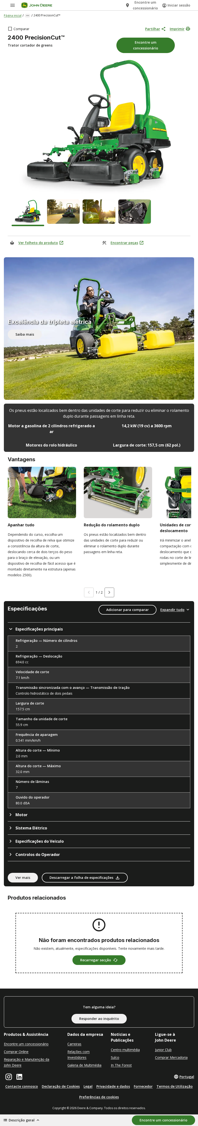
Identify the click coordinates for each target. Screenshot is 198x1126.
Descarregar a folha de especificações (81, 877)
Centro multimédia (125, 1049)
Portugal (186, 1076)
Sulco (115, 1057)
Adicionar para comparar (127, 609)
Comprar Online (16, 1051)
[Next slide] (109, 592)
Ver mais (22, 877)
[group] (28, 212)
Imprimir (177, 29)
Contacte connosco (21, 1086)
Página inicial (12, 16)
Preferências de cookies (99, 1097)
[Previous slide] (89, 592)
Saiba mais (24, 334)
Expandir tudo (172, 609)
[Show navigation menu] (12, 5)
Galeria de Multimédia (84, 1065)
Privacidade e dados (113, 1086)
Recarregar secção (95, 960)
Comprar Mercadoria (171, 1057)
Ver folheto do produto (38, 242)
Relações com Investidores (78, 1054)
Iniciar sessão (179, 5)
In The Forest (121, 1065)
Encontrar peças (124, 242)
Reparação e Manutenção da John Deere (26, 1062)
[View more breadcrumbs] (27, 16)
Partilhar (152, 29)
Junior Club (163, 1049)
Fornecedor (143, 1086)
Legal (88, 1086)
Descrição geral (22, 1120)
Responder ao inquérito (99, 1018)
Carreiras (74, 1044)
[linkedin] (19, 1077)
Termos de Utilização (174, 1086)
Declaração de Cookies (61, 1086)
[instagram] (9, 1077)
